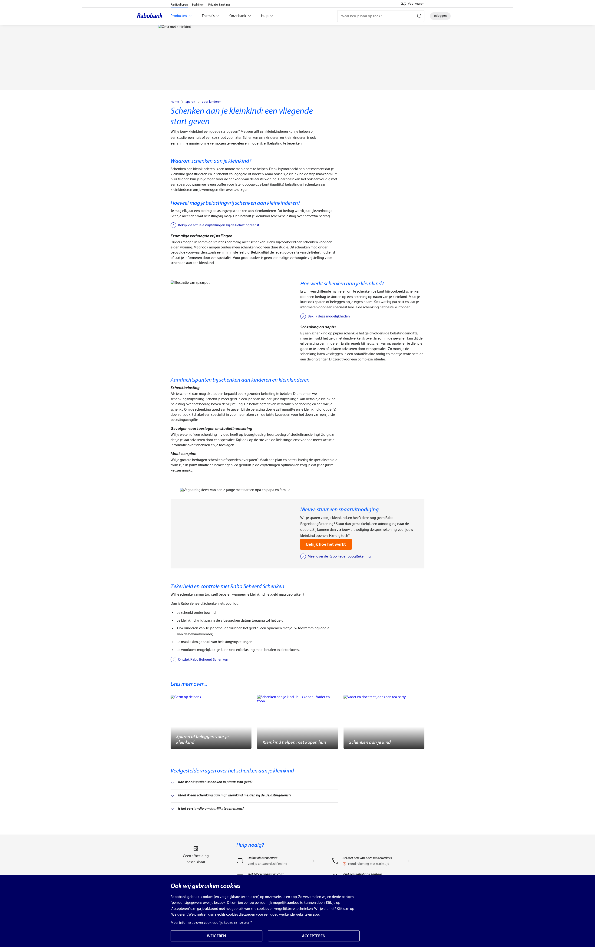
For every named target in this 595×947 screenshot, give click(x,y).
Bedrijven (198, 5)
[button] (412, 4)
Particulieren (179, 5)
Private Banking (219, 5)
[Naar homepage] (151, 16)
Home (175, 102)
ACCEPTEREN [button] (313, 936)
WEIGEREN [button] (216, 936)
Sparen (190, 102)
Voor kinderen (211, 102)
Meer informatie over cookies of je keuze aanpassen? (211, 923)
